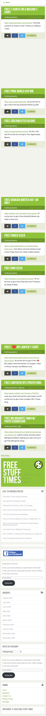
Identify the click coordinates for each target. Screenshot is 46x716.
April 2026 (7, 615)
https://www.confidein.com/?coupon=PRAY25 (21, 393)
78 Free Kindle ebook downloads (15, 514)
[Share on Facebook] (15, 35)
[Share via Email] (7, 35)
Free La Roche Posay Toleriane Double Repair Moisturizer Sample (20, 524)
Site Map (5, 702)
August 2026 (7, 598)
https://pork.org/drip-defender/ (15, 102)
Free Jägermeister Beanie (19, 121)
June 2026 (7, 607)
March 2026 (7, 620)
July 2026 (6, 602)
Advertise (5, 693)
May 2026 (6, 611)
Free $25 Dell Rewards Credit (14, 501)
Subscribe (8, 583)
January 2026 (8, 629)
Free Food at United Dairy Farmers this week (20, 510)
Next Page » (5, 455)
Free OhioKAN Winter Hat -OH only (21, 201)
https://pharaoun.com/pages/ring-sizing (19, 278)
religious (21, 387)
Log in (4, 690)
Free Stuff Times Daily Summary (15, 496)
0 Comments (31, 35)
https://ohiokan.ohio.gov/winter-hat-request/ (20, 213)
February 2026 (8, 624)
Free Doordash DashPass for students (17, 538)
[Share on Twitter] (22, 35)
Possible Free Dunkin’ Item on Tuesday (18, 505)
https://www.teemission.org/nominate (18, 23)
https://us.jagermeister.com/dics (16, 131)
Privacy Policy (7, 699)
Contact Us (6, 696)
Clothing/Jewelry (10, 17)
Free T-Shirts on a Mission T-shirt (21, 10)
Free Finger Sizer (14, 235)
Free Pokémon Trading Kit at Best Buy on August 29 (22, 534)
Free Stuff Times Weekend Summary (17, 529)
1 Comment (31, 111)
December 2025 (9, 633)
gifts (19, 426)
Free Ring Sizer (13, 268)
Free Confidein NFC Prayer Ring (22, 383)
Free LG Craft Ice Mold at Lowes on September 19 (21, 519)
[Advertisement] (23, 64)
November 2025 (9, 638)
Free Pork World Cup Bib (18, 91)
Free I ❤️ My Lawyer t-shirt (21, 347)
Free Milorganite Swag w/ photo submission (20, 419)
